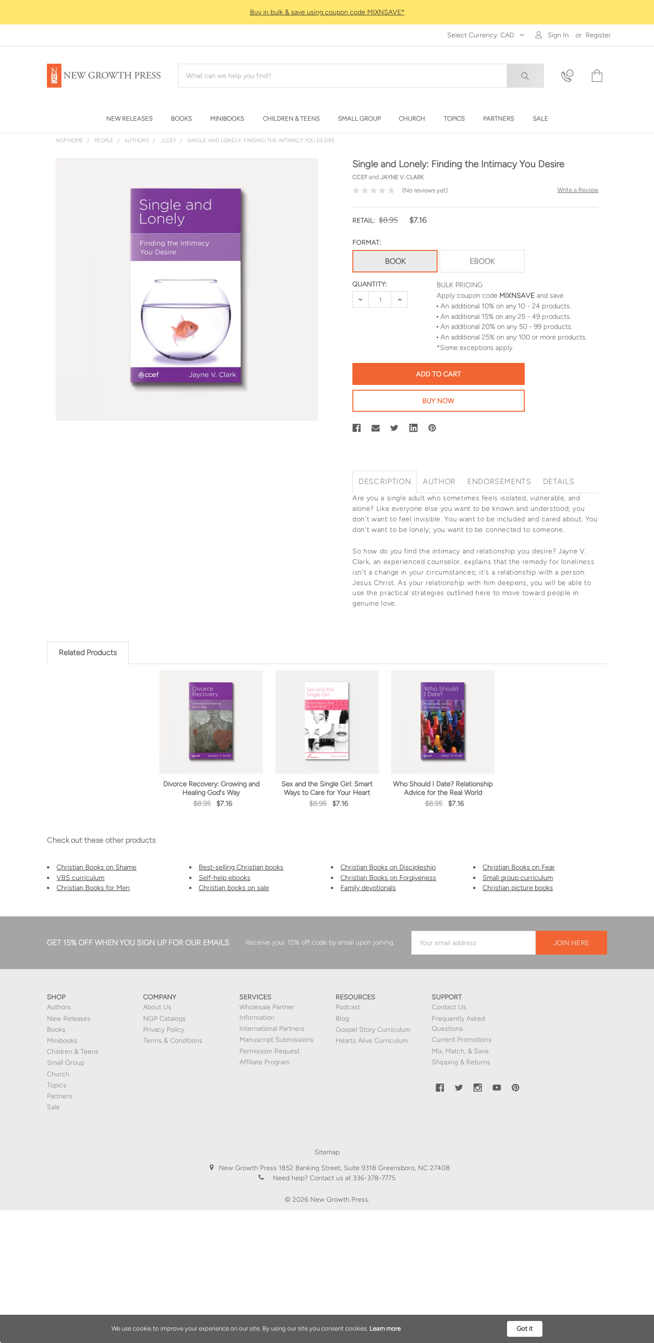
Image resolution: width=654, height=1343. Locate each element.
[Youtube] (497, 1088)
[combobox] (361, 76)
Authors (59, 1007)
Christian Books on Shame (96, 867)
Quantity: (369, 284)
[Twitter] (394, 428)
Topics (57, 1085)
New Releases (68, 1019)
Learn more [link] (385, 1328)
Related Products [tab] (88, 652)
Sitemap (327, 1152)
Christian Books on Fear (519, 867)
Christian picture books (518, 887)
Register (598, 35)
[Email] (376, 428)
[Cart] (596, 76)
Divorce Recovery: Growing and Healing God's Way (211, 788)
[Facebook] (357, 428)
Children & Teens (73, 1052)
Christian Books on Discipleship (388, 867)
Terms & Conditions (173, 1041)
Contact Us (449, 1007)
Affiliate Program (264, 1062)
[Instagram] (478, 1088)
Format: (366, 242)
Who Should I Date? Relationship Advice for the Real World (443, 788)
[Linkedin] (414, 428)
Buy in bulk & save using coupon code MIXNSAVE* (327, 12)
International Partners (271, 1029)
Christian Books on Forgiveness (388, 877)
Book (395, 261)
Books (56, 1030)
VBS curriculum (80, 877)
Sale (53, 1107)
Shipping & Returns (461, 1062)
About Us (157, 1007)
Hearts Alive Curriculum (372, 1041)
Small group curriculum (518, 877)
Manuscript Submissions (276, 1040)
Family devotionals (368, 887)
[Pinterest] (432, 428)
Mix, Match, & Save (460, 1051)
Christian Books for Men (93, 887)
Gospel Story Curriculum (373, 1030)
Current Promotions (462, 1040)
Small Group (65, 1063)
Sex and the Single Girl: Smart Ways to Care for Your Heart (327, 788)
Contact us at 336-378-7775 (351, 1178)
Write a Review (577, 189)
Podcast (348, 1007)
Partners (59, 1096)
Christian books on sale (234, 887)
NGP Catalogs (164, 1019)
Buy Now (438, 400)
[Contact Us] (570, 76)
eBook (482, 261)
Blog (342, 1019)
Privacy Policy (163, 1030)
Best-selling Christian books (241, 867)
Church (58, 1074)
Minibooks (62, 1041)
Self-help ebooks (224, 877)
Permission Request (269, 1051)
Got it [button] (525, 1328)
